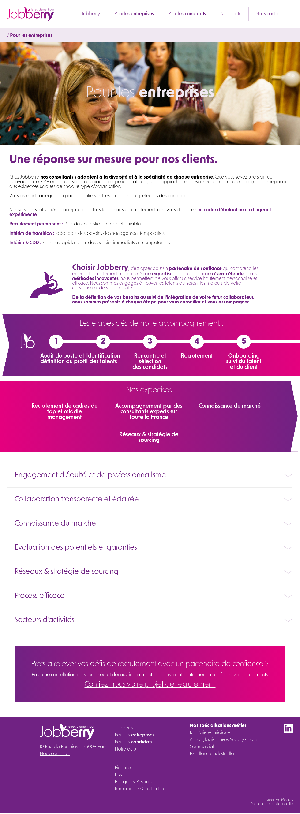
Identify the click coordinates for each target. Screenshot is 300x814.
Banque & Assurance (136, 782)
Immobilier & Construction (140, 789)
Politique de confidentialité (272, 804)
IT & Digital (126, 775)
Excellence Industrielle (212, 754)
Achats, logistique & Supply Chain (223, 740)
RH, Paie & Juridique (210, 733)
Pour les (134, 14)
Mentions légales (279, 800)
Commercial (202, 747)
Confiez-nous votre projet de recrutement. (150, 684)
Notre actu (230, 14)
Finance (123, 768)
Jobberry (91, 14)
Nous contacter (271, 14)
